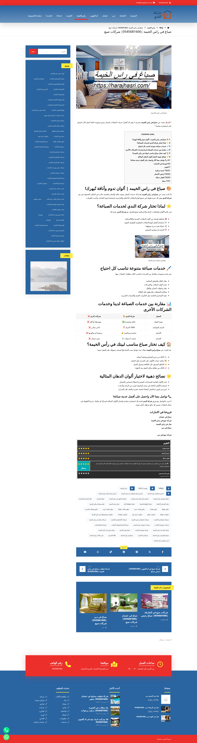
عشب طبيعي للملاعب (58, 209)
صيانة (64, 704)
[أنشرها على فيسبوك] (162, 552)
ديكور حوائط (165, 509)
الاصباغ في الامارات (58, 89)
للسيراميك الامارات (58, 225)
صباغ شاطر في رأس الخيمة (161, 535)
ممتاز (166, 181)
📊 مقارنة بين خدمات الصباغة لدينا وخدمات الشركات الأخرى (148, 150)
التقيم (167, 167)
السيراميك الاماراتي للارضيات (56, 100)
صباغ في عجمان (165, 417)
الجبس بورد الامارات (42, 89)
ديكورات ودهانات (122, 514)
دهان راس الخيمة (114, 504)
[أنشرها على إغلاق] (150, 552)
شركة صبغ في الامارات (141, 530)
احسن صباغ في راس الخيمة (155, 494)
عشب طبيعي (37, 199)
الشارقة (163, 620)
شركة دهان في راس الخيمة (161, 530)
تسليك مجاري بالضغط (40, 131)
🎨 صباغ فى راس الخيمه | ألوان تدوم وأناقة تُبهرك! (151, 139)
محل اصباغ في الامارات (41, 225)
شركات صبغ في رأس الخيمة (141, 525)
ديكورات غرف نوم (137, 514)
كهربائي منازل (60, 220)
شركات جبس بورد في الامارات (55, 168)
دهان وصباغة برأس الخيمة (97, 504)
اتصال (64, 715)
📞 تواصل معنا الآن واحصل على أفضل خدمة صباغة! (150, 160)
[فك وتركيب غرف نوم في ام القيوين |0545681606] (115, 722)
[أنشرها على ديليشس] (111, 552)
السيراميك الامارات (58, 94)
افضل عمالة (163, 177)
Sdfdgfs (161, 488)
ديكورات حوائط (164, 514)
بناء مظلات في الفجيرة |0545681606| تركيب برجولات (94, 709)
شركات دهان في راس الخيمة (97, 520)
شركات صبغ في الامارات (162, 525)
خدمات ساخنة (39, 722)
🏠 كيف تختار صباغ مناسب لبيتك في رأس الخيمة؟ (151, 153)
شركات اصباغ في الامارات (161, 520)
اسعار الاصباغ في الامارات (56, 79)
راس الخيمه (146, 194)
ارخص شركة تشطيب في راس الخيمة (132, 494)
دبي (103, 627)
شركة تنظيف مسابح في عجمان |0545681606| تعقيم (94, 697)
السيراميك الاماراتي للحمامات (55, 105)
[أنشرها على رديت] (124, 552)
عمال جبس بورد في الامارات (56, 215)
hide (152, 134)
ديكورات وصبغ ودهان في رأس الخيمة (102, 514)
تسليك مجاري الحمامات (57, 121)
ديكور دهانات (153, 509)
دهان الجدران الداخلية (163, 504)
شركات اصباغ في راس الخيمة (140, 520)
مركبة (42, 696)
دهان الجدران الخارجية (85, 499)
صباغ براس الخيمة (125, 530)
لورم (42, 715)
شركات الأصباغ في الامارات (119, 520)
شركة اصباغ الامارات (100, 525)
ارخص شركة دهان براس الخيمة (107, 494)
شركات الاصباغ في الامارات (56, 162)
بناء (65, 700)
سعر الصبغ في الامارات (41, 141)
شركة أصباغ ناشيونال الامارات (119, 525)
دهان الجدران (100, 499)
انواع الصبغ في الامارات (57, 110)
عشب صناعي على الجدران (56, 189)
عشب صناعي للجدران (58, 194)
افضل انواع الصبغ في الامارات (56, 84)
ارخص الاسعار (162, 174)
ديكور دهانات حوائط (123, 509)
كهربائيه (48, 220)
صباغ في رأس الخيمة (127, 535)
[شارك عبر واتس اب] (98, 552)
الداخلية (63, 711)
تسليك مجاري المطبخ (58, 131)
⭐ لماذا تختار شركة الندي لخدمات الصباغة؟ (153, 143)
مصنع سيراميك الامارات (57, 236)
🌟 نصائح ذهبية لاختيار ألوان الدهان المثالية (154, 157)
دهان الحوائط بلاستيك (146, 504)
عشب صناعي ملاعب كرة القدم (55, 199)
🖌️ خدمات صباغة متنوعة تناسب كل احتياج (154, 146)
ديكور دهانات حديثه (139, 509)
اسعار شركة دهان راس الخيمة (139, 499)
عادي (64, 707)
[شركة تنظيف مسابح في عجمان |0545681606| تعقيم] (115, 699)
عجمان (133, 626)
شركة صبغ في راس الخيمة (161, 420)
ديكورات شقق (151, 514)
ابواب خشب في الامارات (57, 73)
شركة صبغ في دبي (164, 435)
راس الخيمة (123, 488)
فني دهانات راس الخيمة (96, 535)
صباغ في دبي (166, 428)
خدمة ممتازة (162, 170)
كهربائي (40, 215)
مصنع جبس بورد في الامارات (56, 230)
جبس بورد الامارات (59, 136)
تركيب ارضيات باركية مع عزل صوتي (54, 115)
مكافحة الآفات (61, 696)
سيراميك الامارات (59, 147)
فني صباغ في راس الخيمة (161, 541)
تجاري (42, 704)
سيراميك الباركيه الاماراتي (41, 147)
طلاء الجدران (112, 535)
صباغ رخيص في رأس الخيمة (107, 530)
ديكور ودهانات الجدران (91, 509)
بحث (32, 51)
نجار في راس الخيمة (163, 424)
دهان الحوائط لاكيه (129, 504)
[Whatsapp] (6, 737)
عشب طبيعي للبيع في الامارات (55, 204)
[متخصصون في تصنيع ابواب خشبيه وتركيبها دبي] (162, 14)
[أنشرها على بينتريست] (137, 552)
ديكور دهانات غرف (108, 509)
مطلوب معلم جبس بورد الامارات (55, 241)
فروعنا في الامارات (162, 163)
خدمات (41, 707)
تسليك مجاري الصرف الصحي (56, 126)
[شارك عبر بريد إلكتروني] (85, 552)
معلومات (63, 718)
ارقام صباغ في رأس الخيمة (161, 499)
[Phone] (6, 730)
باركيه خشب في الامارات (39, 110)
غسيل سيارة (39, 700)
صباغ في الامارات (143, 535)
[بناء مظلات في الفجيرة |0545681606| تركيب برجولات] (115, 710)
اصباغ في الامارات (39, 79)
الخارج (42, 711)
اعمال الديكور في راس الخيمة (117, 499)
